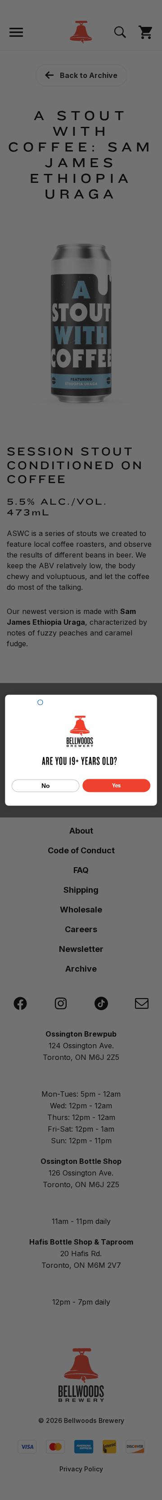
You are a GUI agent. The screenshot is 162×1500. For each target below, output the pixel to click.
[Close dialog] (40, 702)
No (45, 785)
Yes (116, 785)
